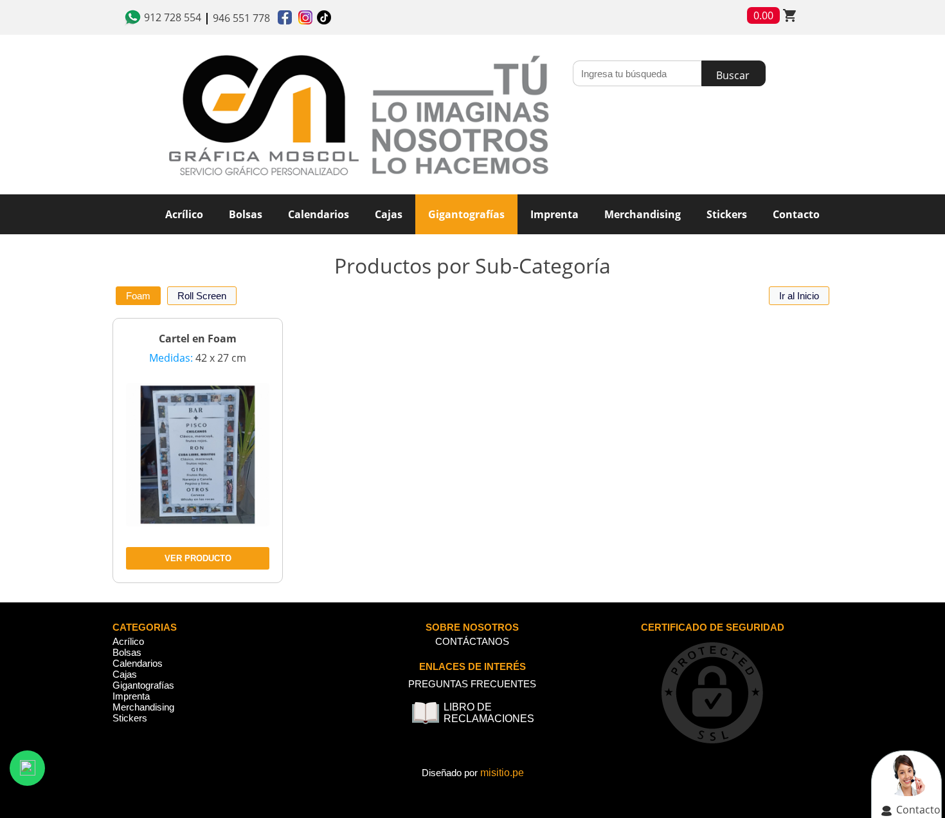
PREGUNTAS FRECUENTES (472, 683)
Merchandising (143, 707)
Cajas (125, 674)
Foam (138, 295)
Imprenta (131, 696)
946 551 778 (241, 18)
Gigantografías (466, 214)
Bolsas (127, 652)
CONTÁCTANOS (472, 641)
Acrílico (128, 641)
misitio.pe (502, 772)
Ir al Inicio (799, 295)
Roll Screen (201, 295)
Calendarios (138, 663)
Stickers (130, 717)
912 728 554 (172, 17)
